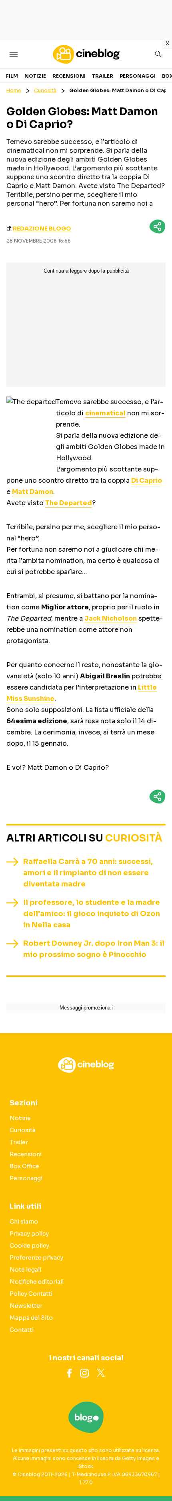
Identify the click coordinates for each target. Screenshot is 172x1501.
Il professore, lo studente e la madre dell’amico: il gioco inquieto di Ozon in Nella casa (91, 913)
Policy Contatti (31, 1293)
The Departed (68, 503)
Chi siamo (24, 1221)
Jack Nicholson (110, 618)
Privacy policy (29, 1233)
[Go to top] (156, 1475)
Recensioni (69, 76)
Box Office (24, 1166)
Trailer (102, 76)
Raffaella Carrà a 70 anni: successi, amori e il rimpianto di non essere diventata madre (88, 872)
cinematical (105, 413)
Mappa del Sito (31, 1317)
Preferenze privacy (36, 1257)
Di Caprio (146, 480)
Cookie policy (29, 1245)
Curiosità (45, 90)
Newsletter (26, 1305)
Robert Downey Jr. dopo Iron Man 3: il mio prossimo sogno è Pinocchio (93, 949)
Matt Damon (32, 492)
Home (13, 90)
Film (12, 76)
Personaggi (138, 76)
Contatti (22, 1329)
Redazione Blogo (42, 228)
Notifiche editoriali (37, 1281)
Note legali (25, 1269)
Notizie (35, 76)
